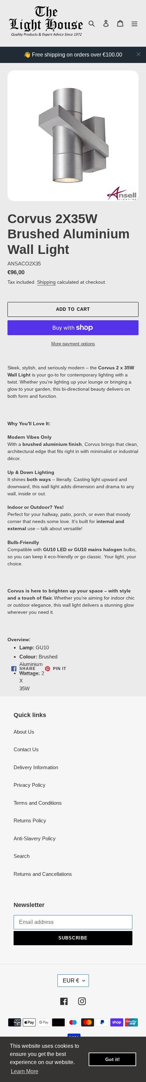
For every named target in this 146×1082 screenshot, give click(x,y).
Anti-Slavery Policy (35, 838)
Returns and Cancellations (43, 874)
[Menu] (134, 23)
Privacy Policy (29, 785)
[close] (138, 54)
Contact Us (26, 749)
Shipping (46, 282)
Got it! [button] (112, 1059)
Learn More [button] (24, 1071)
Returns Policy (30, 820)
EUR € (71, 980)
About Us (24, 732)
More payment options (73, 343)
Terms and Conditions (38, 803)
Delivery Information (36, 767)
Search (22, 856)
